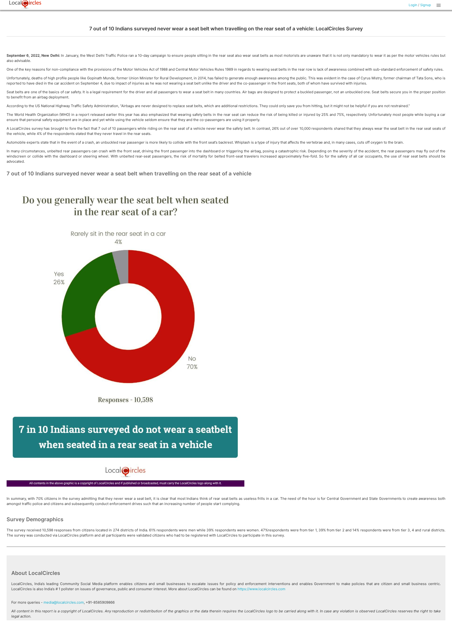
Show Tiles (439, 5)
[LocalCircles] (25, 4)
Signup (425, 5)
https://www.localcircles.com (261, 589)
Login (413, 5)
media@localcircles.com (64, 602)
